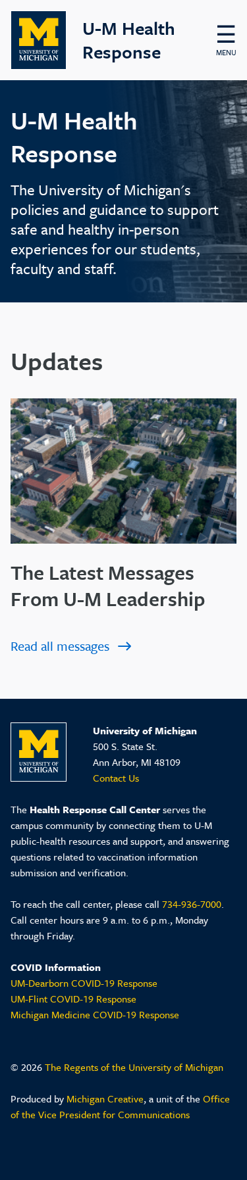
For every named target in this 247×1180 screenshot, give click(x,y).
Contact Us (116, 777)
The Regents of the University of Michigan (134, 1067)
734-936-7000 (191, 904)
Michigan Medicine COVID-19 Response (95, 1014)
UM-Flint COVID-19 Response (73, 998)
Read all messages (60, 645)
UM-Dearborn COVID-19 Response (84, 983)
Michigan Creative (105, 1098)
